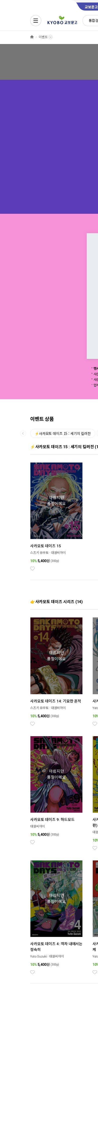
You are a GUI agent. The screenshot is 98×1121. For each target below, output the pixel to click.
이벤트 (43, 37)
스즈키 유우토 (39, 553)
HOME (32, 37)
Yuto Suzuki (38, 956)
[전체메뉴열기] (35, 20)
